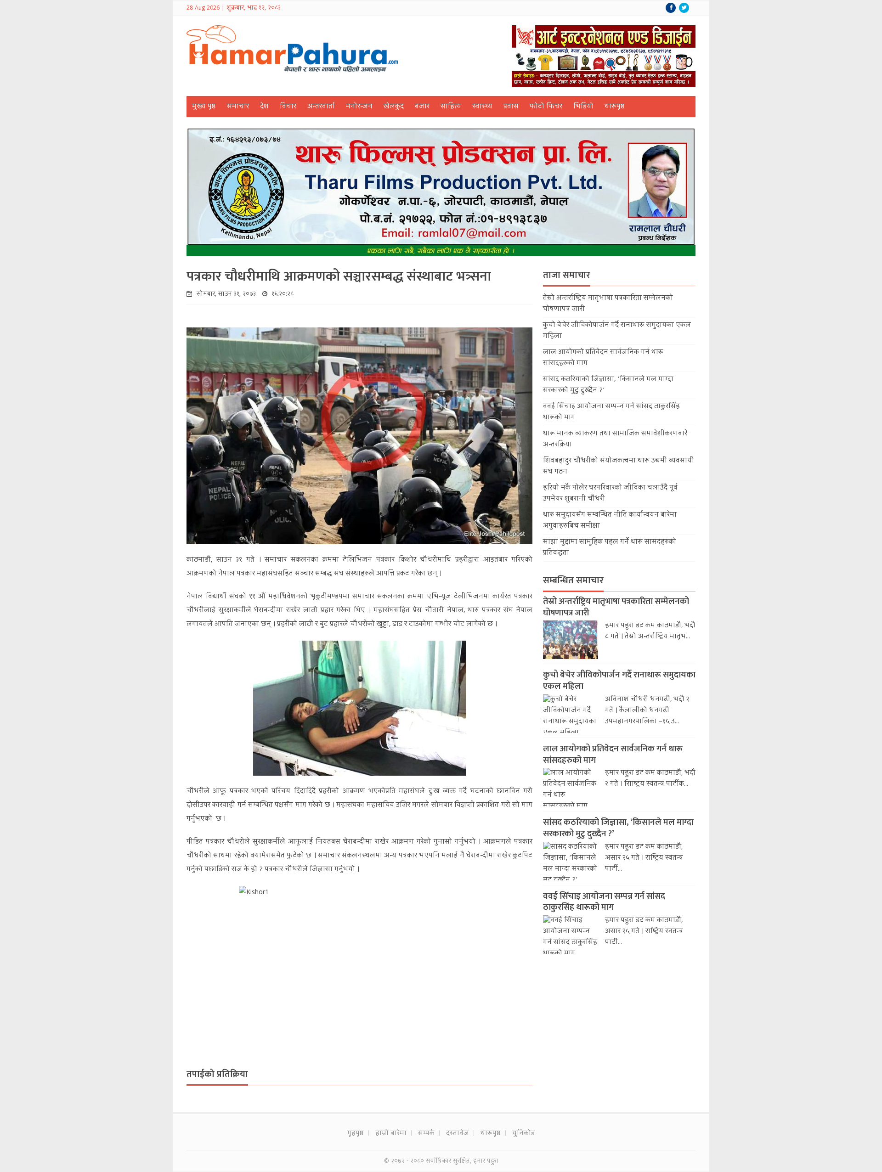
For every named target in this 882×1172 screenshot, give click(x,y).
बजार (422, 107)
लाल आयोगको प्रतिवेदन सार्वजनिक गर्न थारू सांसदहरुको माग (613, 754)
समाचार (238, 107)
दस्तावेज (457, 1134)
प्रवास (511, 107)
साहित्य (451, 107)
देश (264, 107)
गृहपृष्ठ (355, 1134)
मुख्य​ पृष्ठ (204, 107)
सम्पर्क (426, 1134)
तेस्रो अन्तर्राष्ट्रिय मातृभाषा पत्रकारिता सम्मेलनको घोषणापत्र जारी (616, 607)
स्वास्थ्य (482, 107)
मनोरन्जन (359, 107)
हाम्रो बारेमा (391, 1134)
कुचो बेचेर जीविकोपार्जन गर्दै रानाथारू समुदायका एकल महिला (619, 680)
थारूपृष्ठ (615, 107)
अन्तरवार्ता (321, 107)
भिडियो (583, 107)
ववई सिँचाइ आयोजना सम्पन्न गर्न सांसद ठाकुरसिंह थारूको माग (604, 902)
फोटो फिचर (546, 107)
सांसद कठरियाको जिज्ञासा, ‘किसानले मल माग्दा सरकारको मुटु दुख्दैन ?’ (618, 828)
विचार (288, 107)
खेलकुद (394, 107)
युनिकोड (523, 1134)
